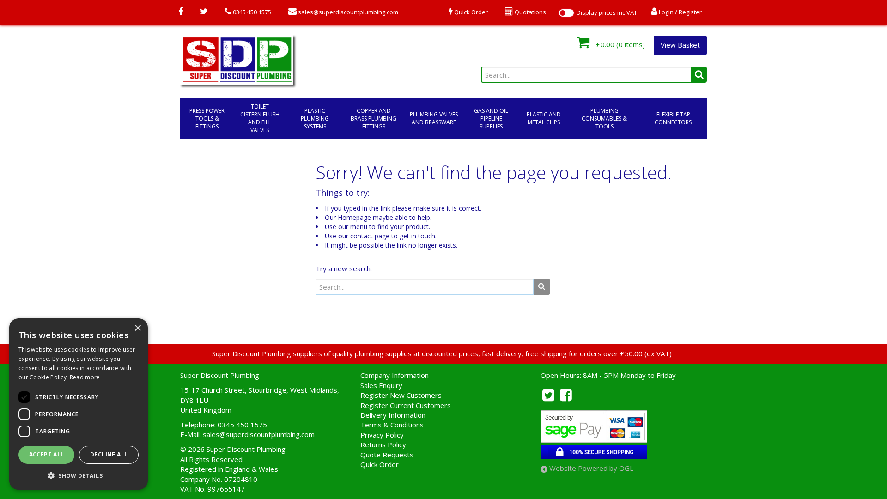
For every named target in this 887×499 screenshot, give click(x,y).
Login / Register (679, 12)
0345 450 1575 (251, 12)
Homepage (354, 217)
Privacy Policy (382, 434)
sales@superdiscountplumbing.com (347, 12)
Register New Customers (401, 395)
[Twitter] (204, 12)
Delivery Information (392, 415)
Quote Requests (386, 454)
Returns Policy (383, 444)
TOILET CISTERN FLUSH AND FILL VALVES (259, 118)
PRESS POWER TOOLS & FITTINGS (207, 118)
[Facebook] (180, 12)
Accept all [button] (46, 454)
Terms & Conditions (392, 424)
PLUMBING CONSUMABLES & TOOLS (604, 118)
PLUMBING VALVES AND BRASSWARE (434, 118)
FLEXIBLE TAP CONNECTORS (673, 118)
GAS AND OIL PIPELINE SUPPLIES (491, 118)
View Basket (680, 44)
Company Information (394, 375)
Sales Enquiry (381, 385)
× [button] (137, 328)
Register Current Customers (405, 405)
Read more (85, 377)
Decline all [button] (109, 454)
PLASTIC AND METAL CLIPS (544, 118)
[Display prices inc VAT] (566, 13)
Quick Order (379, 464)
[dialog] (78, 404)
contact (361, 235)
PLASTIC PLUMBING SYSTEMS (315, 118)
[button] (78, 475)
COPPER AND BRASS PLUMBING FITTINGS (373, 118)
